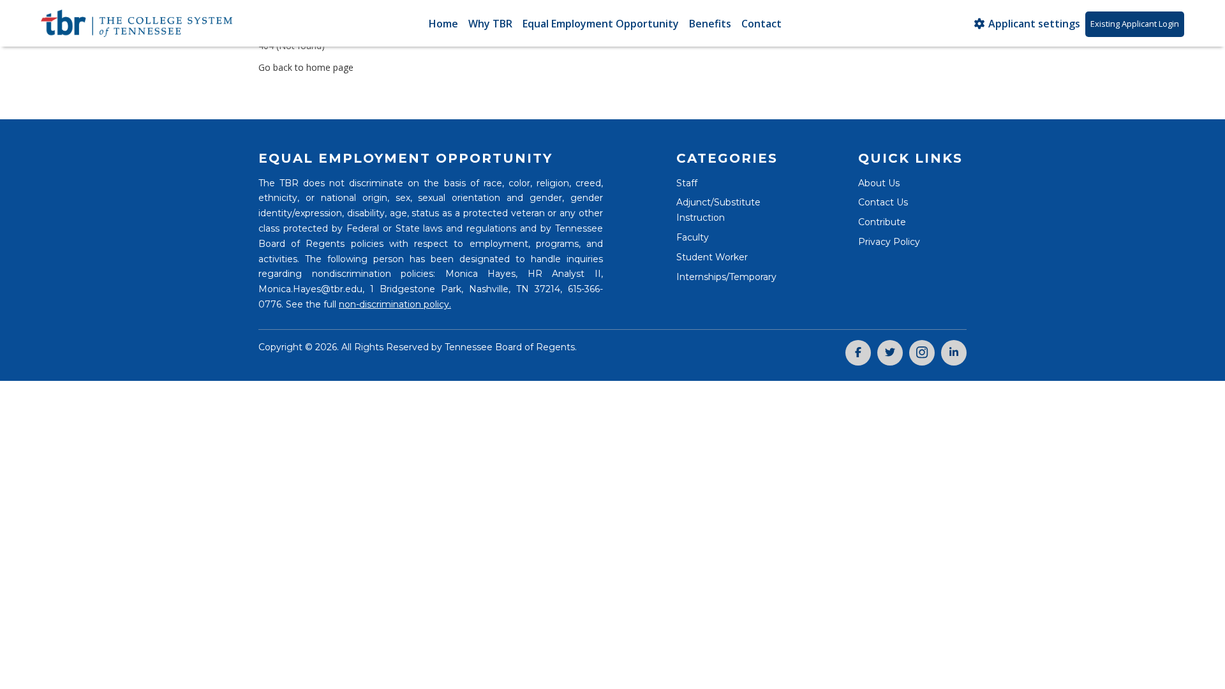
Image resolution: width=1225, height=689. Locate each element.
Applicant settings (1033, 24)
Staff (686, 183)
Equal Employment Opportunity (601, 24)
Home (443, 24)
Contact (761, 24)
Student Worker (712, 257)
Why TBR (490, 24)
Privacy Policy (889, 242)
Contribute (882, 222)
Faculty (692, 237)
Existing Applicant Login (1134, 23)
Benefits (710, 24)
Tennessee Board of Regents (510, 347)
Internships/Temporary (726, 277)
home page (329, 67)
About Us (879, 183)
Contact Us (883, 202)
